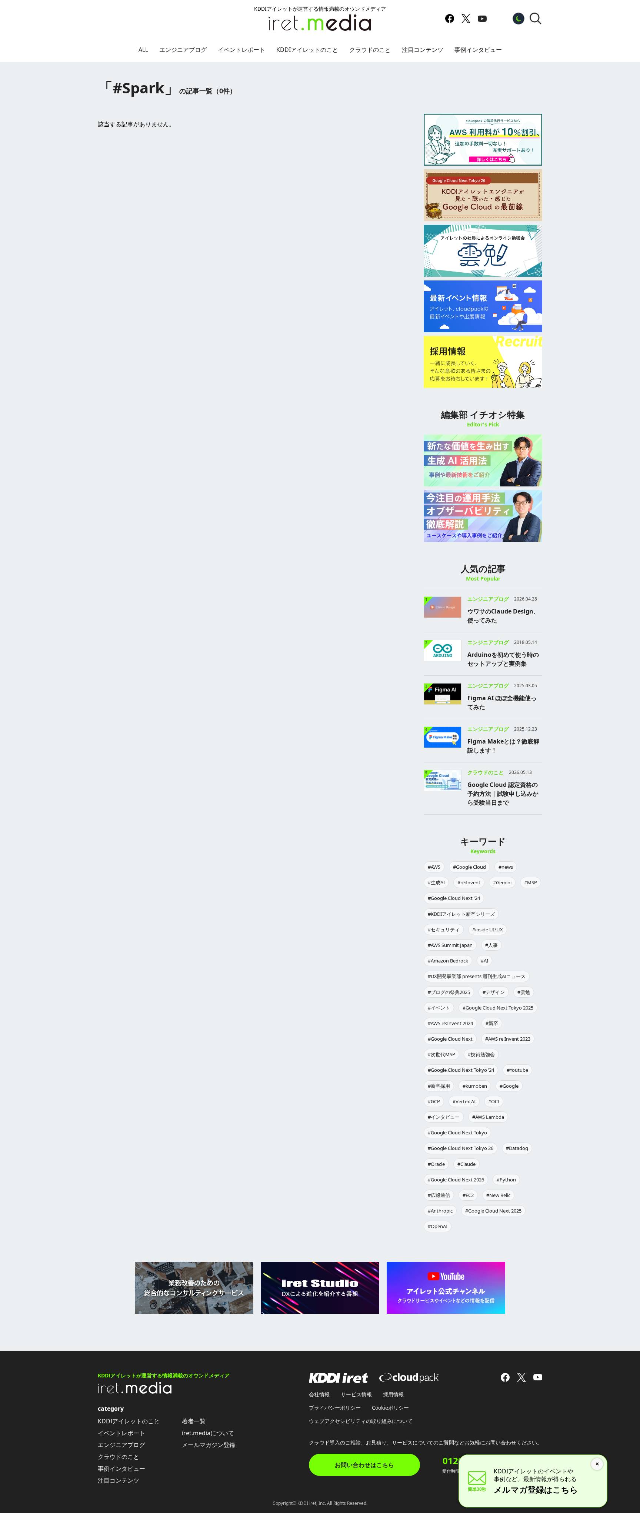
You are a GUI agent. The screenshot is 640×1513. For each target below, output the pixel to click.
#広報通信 (439, 1195)
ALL (143, 50)
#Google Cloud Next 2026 (456, 1179)
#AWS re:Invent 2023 (507, 1038)
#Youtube (517, 1070)
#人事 (491, 945)
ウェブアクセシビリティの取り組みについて (361, 1420)
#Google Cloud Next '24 (454, 898)
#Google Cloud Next (450, 1038)
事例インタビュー (478, 50)
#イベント (439, 1007)
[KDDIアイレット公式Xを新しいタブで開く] (465, 18)
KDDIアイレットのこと (307, 50)
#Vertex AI (464, 1101)
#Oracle (436, 1164)
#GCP (434, 1101)
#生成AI (436, 882)
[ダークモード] (518, 18)
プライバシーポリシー (335, 1407)
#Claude (466, 1164)
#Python (506, 1179)
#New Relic (498, 1195)
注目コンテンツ (422, 50)
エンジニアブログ (183, 50)
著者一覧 (194, 1421)
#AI (484, 960)
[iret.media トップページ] (135, 1391)
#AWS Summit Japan (450, 945)
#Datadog (517, 1148)
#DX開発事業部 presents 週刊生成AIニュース (477, 976)
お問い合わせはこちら (364, 1465)
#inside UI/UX (487, 929)
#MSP (530, 882)
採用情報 (393, 1394)
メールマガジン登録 (208, 1445)
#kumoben (475, 1086)
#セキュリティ (444, 929)
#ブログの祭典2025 (449, 992)
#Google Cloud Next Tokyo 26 (460, 1148)
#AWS (434, 867)
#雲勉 (523, 992)
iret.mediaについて (208, 1433)
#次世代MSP (441, 1054)
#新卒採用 (439, 1086)
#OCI (493, 1101)
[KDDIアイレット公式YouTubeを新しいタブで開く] (482, 18)
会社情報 (319, 1394)
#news (506, 867)
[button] (535, 18)
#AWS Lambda (488, 1117)
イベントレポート (241, 50)
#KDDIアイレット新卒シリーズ (461, 914)
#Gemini (502, 882)
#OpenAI (437, 1226)
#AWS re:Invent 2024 (450, 1023)
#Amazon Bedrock (448, 960)
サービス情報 (356, 1394)
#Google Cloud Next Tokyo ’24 (461, 1070)
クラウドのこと (370, 50)
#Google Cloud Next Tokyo (457, 1132)
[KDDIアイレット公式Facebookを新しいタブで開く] (449, 18)
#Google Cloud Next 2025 (493, 1210)
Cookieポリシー (390, 1407)
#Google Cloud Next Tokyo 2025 (498, 1007)
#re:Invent (468, 882)
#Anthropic (440, 1210)
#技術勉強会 (481, 1054)
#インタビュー (444, 1117)
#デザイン (494, 992)
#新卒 (492, 1023)
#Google (509, 1086)
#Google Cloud (469, 867)
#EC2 (468, 1195)
